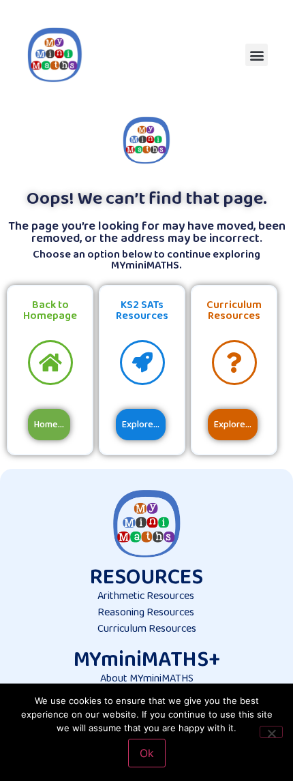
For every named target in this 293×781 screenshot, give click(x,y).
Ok (147, 753)
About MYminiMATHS (147, 678)
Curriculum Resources (146, 628)
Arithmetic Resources (145, 595)
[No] (271, 732)
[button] (256, 55)
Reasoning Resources (145, 612)
